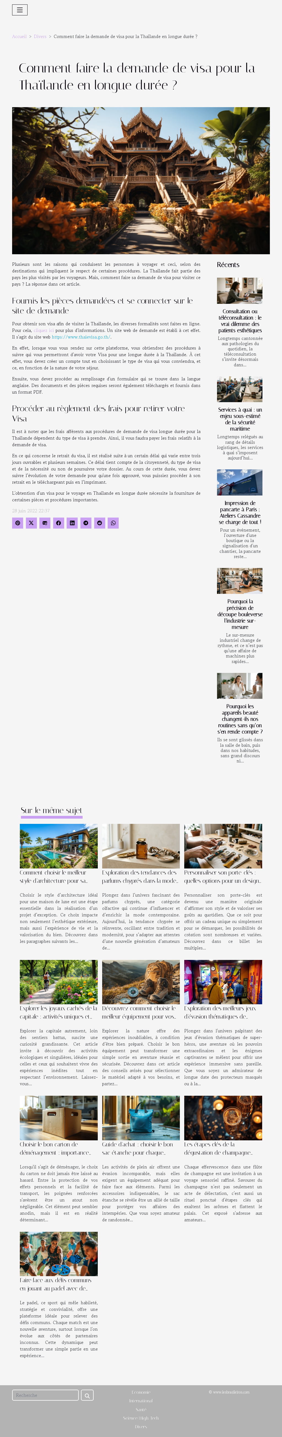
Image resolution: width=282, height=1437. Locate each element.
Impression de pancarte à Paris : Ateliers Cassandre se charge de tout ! (240, 512)
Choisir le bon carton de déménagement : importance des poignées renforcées (54, 1152)
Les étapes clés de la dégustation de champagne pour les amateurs (217, 1152)
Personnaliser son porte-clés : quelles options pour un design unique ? (221, 880)
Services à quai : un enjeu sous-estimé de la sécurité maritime (240, 419)
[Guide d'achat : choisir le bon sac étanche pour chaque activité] (141, 1117)
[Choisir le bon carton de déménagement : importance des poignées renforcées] (59, 1117)
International (141, 1400)
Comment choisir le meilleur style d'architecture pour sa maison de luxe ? (53, 880)
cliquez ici (44, 330)
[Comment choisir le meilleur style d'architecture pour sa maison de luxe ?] (59, 845)
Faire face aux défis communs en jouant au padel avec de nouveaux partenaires (55, 1288)
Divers (40, 36)
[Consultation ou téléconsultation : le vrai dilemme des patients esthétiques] (239, 291)
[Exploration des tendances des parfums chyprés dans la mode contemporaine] (141, 845)
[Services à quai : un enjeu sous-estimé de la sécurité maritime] (239, 389)
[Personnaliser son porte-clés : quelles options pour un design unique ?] (223, 845)
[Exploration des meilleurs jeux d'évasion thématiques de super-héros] (223, 981)
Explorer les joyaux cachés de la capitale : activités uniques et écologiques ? (58, 1016)
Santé (141, 1409)
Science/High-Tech (141, 1418)
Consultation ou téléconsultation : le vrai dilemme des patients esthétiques (240, 321)
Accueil (19, 36)
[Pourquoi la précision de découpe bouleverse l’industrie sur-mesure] (239, 581)
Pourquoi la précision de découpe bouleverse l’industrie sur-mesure (240, 614)
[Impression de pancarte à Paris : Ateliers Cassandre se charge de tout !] (239, 482)
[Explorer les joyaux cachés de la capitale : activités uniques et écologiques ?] (59, 981)
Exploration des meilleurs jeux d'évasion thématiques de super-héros (220, 1016)
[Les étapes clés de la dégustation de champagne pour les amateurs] (223, 1117)
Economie (141, 1392)
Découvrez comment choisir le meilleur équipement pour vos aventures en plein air (139, 1016)
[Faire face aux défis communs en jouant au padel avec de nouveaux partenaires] (59, 1253)
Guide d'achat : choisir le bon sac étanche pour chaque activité (137, 1152)
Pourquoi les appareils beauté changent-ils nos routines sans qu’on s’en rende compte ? (240, 719)
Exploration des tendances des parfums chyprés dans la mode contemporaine (139, 880)
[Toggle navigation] (20, 9)
